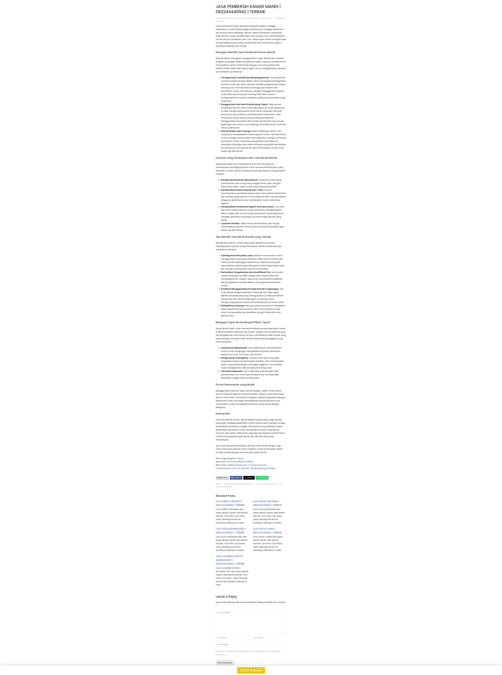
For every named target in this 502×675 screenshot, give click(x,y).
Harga (240, 458)
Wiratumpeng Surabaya (263, 468)
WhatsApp (262, 478)
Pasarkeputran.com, (226, 468)
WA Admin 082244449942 (240, 461)
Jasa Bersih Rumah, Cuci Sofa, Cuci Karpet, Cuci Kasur (244, 18)
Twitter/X (249, 478)
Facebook (237, 478)
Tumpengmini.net (257, 465)
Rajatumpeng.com (237, 465)
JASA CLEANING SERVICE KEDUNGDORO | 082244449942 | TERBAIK (230, 560)
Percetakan (243, 468)
